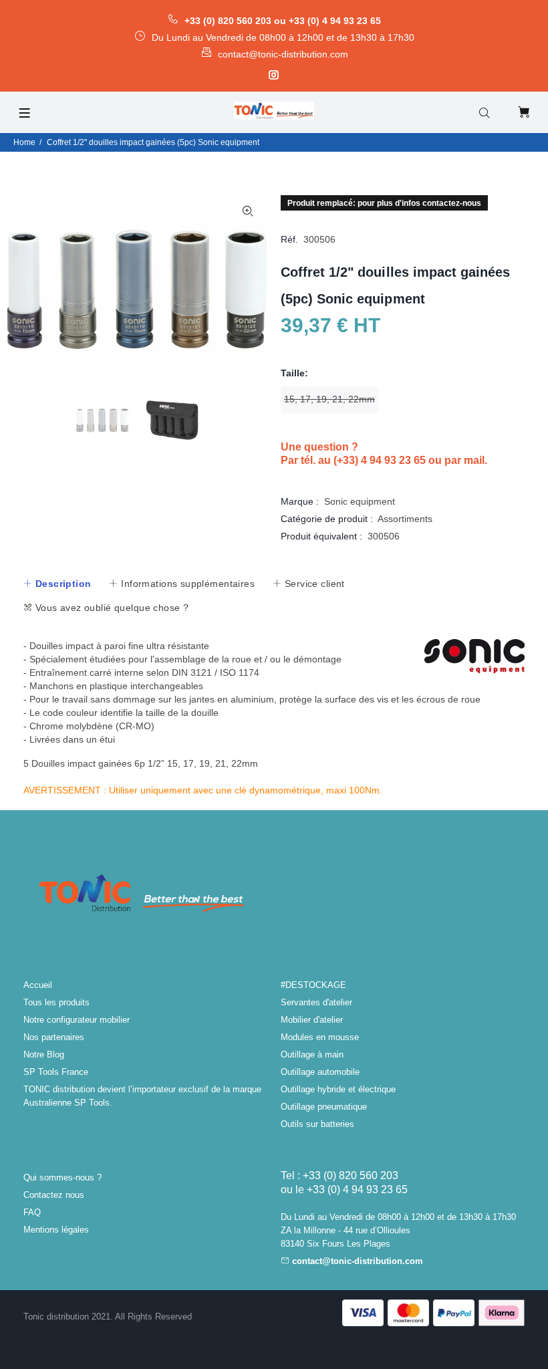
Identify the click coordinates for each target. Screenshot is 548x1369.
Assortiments (405, 518)
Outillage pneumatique (324, 1107)
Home (24, 142)
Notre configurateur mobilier (76, 1020)
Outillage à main (312, 1054)
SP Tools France (55, 1072)
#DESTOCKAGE (313, 985)
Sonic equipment (359, 501)
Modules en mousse (320, 1037)
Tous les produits (56, 1002)
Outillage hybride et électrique (338, 1089)
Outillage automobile (320, 1072)
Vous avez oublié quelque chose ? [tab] (110, 607)
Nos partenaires (53, 1037)
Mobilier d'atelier (312, 1020)
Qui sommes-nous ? (62, 1177)
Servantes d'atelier (316, 1002)
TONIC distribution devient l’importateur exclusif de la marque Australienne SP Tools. (142, 1096)
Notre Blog (43, 1054)
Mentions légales (56, 1230)
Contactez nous (53, 1195)
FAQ (32, 1212)
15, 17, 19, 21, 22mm (329, 399)
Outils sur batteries (317, 1124)
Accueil (37, 985)
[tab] (57, 584)
